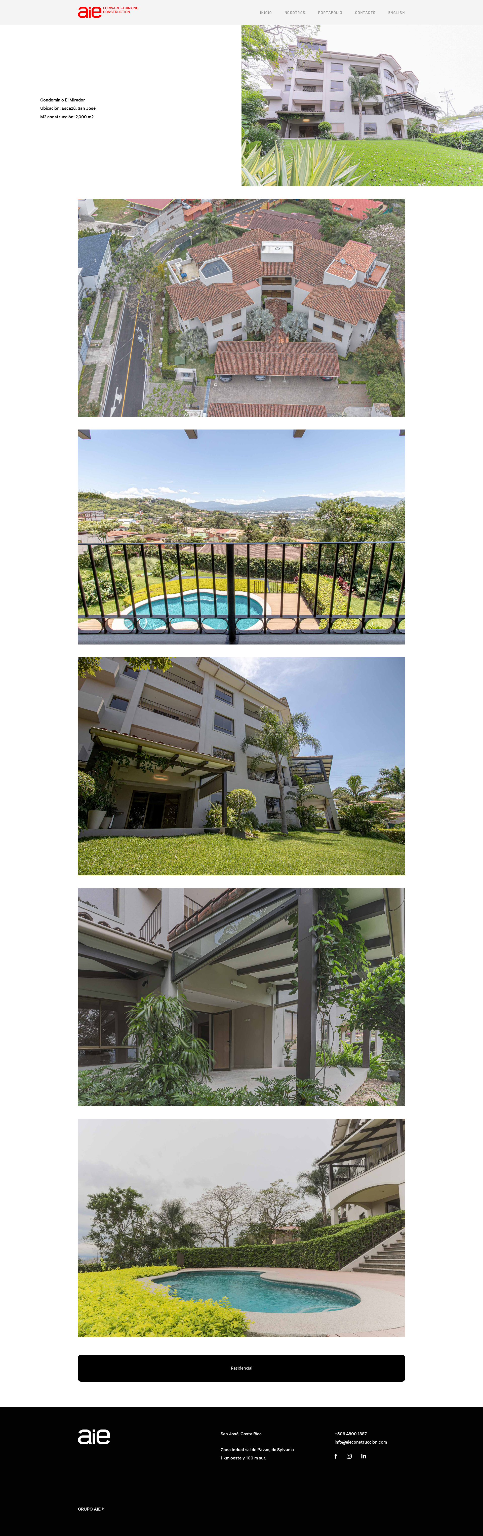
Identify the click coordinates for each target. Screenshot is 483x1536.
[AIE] (108, 12)
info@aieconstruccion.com (361, 1442)
